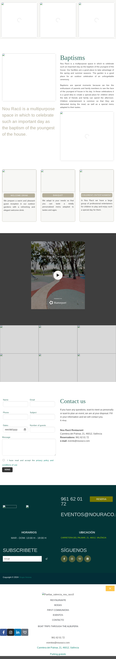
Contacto (58, 620)
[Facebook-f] (64, 558)
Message (6, 437)
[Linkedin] (87, 558)
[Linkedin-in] (17, 632)
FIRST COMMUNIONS (58, 610)
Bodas (58, 605)
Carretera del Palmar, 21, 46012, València (83, 537)
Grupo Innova (25, 577)
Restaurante (58, 600)
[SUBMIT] (46, 558)
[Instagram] (72, 558)
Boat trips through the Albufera (58, 626)
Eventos (58, 615)
